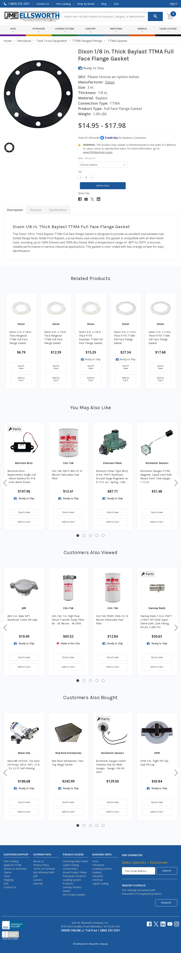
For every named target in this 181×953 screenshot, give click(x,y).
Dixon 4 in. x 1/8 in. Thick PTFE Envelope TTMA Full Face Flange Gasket (91, 337)
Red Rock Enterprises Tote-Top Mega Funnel (68, 762)
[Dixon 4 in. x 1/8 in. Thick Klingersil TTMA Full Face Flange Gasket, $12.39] (56, 308)
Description (15, 210)
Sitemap (38, 883)
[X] (92, 199)
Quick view (21, 367)
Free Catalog (63, 3)
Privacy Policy (41, 865)
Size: (86, 158)
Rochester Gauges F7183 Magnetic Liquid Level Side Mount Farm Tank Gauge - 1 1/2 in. (156, 476)
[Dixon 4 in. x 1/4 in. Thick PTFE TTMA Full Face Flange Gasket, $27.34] (125, 308)
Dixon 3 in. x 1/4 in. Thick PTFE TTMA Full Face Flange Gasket (160, 337)
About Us (38, 861)
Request (166, 902)
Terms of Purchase (44, 868)
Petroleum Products (74, 876)
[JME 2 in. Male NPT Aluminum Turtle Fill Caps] (24, 587)
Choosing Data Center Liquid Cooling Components (75, 865)
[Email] (86, 199)
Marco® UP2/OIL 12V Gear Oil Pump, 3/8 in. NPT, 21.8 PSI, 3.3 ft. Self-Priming (23, 764)
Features (36, 210)
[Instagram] (176, 924)
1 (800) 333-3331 (19, 4)
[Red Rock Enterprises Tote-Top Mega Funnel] (68, 732)
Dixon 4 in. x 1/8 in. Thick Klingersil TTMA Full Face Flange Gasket (55, 337)
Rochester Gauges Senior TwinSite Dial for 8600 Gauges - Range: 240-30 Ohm (111, 766)
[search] (155, 16)
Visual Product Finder (75, 872)
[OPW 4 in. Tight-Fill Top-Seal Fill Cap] (157, 732)
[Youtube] (169, 924)
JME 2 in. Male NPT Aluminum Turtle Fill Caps (22, 617)
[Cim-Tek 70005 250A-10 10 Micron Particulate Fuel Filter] (113, 587)
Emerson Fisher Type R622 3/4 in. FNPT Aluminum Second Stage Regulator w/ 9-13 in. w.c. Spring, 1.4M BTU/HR (112, 476)
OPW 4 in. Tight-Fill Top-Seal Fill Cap (154, 762)
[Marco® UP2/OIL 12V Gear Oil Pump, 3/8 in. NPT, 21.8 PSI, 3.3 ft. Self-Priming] (24, 732)
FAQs (7, 876)
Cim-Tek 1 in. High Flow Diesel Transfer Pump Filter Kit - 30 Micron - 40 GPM (68, 619)
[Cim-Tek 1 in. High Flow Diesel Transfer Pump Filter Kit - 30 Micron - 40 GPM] (68, 587)
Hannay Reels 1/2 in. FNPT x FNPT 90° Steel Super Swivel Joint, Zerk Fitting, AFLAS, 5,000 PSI (156, 621)
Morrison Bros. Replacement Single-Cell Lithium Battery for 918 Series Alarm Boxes (21, 476)
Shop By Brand (85, 3)
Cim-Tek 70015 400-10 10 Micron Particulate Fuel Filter (67, 474)
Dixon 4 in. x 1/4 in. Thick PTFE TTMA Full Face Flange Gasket (125, 337)
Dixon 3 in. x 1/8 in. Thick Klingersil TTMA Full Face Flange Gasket (20, 337)
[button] (5, 482)
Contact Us (42, 3)
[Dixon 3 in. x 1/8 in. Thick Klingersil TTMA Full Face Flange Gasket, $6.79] (21, 308)
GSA (116, 3)
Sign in (173, 3)
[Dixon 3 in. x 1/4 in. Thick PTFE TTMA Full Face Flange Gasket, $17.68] (160, 308)
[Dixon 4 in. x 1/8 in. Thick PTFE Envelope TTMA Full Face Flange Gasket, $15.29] (91, 308)
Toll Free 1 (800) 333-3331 (102, 930)
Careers (37, 879)
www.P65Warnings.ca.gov (97, 152)
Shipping (8, 879)
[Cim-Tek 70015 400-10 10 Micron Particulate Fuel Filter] (68, 443)
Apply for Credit (12, 865)
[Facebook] (80, 199)
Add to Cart (21, 379)
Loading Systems (102, 868)
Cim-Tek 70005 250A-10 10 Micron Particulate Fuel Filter (112, 619)
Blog (103, 3)
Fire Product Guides (74, 894)
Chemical (97, 879)
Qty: (80, 171)
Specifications (58, 210)
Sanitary (96, 872)
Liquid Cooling (100, 883)
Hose (95, 861)
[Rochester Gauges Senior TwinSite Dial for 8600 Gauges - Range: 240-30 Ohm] (113, 732)
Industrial (97, 876)
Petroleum (98, 865)
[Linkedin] (98, 199)
